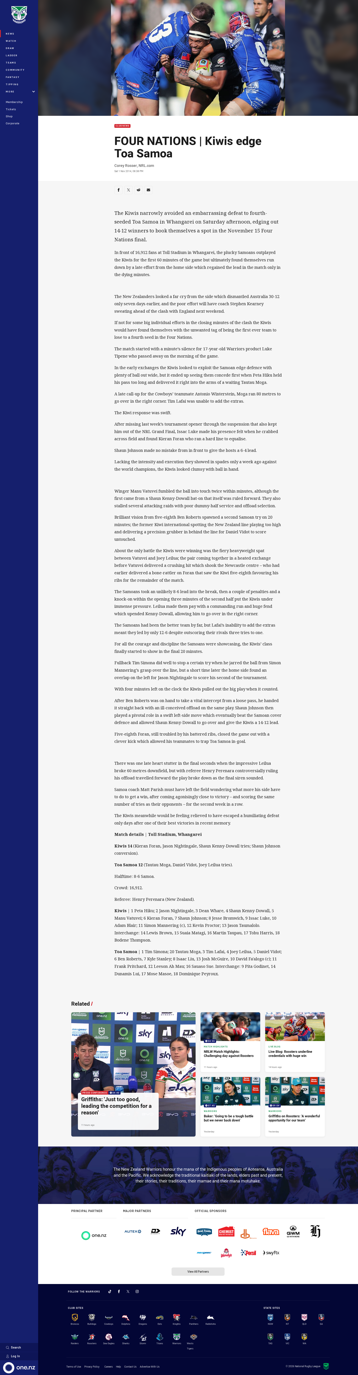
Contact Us (130, 1366)
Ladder (12, 55)
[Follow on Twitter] (128, 1291)
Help (118, 1366)
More (10, 91)
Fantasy (12, 77)
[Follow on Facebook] (119, 1291)
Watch (11, 40)
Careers (108, 1366)
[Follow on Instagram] (137, 1291)
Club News (122, 126)
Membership (14, 102)
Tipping (12, 84)
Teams (11, 62)
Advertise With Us (150, 1366)
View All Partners (198, 1271)
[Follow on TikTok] (109, 1291)
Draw (10, 48)
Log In (15, 1356)
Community (15, 69)
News (10, 33)
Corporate (12, 123)
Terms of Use (73, 1366)
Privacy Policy (91, 1366)
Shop (9, 116)
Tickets (11, 109)
